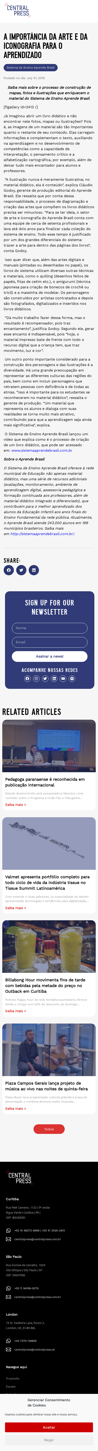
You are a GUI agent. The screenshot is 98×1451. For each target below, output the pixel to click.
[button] (9, 570)
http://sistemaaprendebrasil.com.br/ (42, 534)
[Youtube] (63, 678)
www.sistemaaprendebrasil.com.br (41, 450)
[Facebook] (27, 678)
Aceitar (49, 1427)
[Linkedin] (54, 678)
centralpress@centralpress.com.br (37, 1239)
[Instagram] (36, 678)
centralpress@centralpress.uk (34, 1349)
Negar (49, 1440)
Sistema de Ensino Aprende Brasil (31, 67)
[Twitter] (45, 678)
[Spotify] (72, 678)
